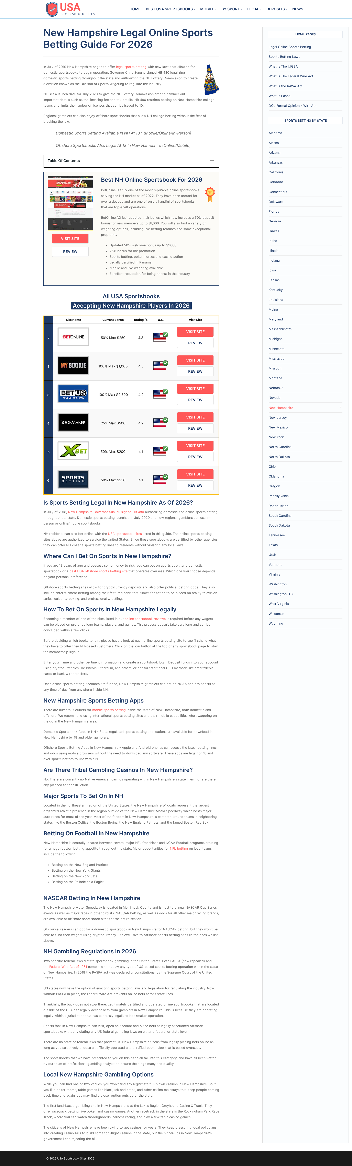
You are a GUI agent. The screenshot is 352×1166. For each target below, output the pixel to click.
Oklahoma (276, 476)
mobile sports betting (109, 710)
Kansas (274, 280)
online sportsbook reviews (145, 619)
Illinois (273, 251)
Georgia (275, 221)
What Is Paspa (279, 96)
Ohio (272, 466)
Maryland (276, 319)
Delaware (276, 202)
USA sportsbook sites (125, 534)
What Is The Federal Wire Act (291, 76)
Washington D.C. (281, 594)
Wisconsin (276, 614)
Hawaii (274, 231)
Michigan (276, 339)
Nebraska (276, 388)
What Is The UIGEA (283, 66)
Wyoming (276, 623)
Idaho (273, 241)
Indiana (274, 260)
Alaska (274, 143)
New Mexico (278, 427)
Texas (273, 545)
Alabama (275, 133)
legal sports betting (131, 67)
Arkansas (276, 162)
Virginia (274, 574)
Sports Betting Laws (284, 57)
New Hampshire (281, 408)
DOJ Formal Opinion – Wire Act (293, 106)
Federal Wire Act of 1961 (68, 967)
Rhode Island (278, 506)
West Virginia (279, 604)
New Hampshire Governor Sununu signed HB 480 (106, 512)
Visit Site (70, 238)
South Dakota (279, 525)
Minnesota (277, 349)
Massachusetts (280, 329)
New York (276, 437)
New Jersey (278, 417)
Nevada (274, 398)
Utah (272, 555)
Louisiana (276, 300)
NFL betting (179, 848)
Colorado (276, 182)
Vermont (275, 565)
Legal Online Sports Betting (290, 47)
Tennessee (277, 535)
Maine (273, 309)
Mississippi (277, 358)
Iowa (272, 270)
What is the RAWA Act (285, 86)
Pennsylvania (279, 496)
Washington (278, 584)
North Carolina (280, 447)
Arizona (274, 153)
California (276, 172)
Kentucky (276, 290)
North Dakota (279, 457)
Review (70, 251)
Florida (274, 211)
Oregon (274, 486)
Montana (275, 378)
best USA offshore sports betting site (98, 571)
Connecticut (278, 192)
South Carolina (280, 516)
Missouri (275, 368)
